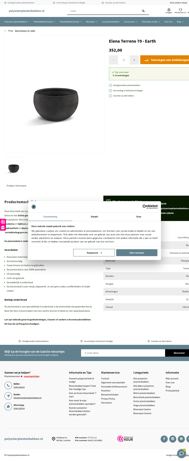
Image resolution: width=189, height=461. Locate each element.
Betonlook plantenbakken (146, 397)
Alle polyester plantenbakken (141, 380)
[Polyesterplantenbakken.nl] (26, 11)
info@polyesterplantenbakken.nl (27, 398)
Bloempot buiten (142, 409)
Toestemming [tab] (50, 216)
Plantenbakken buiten (43, 21)
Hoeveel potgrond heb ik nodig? (81, 380)
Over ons (168, 21)
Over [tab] (138, 216)
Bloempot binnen (142, 413)
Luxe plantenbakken (110, 21)
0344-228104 (19, 387)
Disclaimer (106, 402)
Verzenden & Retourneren (114, 386)
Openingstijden (31, 376)
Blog (179, 21)
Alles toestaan (136, 252)
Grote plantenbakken (144, 401)
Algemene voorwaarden (113, 382)
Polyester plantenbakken (15, 21)
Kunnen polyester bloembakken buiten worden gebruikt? (79, 411)
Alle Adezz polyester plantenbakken (143, 387)
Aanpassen (92, 252)
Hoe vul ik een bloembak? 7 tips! (82, 395)
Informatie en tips (150, 21)
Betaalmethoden (110, 394)
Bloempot (90, 21)
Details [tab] (94, 216)
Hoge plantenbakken (144, 405)
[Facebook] (164, 439)
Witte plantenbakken (144, 393)
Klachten (105, 390)
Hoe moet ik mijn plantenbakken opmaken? (82, 402)
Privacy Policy (108, 398)
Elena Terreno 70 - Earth (25, 30)
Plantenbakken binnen (69, 21)
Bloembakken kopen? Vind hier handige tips (82, 387)
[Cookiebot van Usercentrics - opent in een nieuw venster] (145, 207)
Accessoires (129, 21)
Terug (10, 30)
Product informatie (16, 185)
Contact (105, 378)
